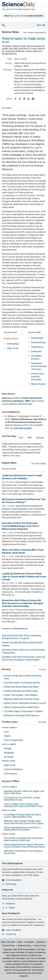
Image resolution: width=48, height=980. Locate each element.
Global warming (38, 342)
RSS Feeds (11, 884)
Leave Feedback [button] (13, 929)
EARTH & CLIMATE (9, 744)
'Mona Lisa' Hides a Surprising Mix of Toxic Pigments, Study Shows (23, 551)
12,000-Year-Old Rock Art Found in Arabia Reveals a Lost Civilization (22, 477)
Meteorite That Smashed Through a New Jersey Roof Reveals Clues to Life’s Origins (23, 822)
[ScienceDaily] (18, 4)
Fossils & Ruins (11, 338)
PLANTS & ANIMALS (9, 727)
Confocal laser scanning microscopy (37, 376)
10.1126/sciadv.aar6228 (20, 427)
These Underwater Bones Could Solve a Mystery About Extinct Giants (22, 828)
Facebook (10, 903)
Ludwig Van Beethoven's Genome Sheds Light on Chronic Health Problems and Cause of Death (24, 576)
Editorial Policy (24, 945)
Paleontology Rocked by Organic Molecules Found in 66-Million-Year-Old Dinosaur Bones (24, 845)
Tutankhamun (37, 346)
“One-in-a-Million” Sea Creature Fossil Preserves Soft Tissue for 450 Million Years (23, 805)
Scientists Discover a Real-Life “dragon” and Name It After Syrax (24, 792)
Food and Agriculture (13, 740)
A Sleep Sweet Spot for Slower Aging (21, 690)
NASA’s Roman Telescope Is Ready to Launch (25, 703)
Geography (9, 752)
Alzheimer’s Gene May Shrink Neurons (21, 715)
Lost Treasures (10, 773)
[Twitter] (20, 98)
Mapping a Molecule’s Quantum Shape (21, 698)
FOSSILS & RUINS (8, 761)
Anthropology (13, 343)
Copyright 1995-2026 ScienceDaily (19, 949)
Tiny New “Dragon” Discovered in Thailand (23, 711)
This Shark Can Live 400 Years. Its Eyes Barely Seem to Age (22, 798)
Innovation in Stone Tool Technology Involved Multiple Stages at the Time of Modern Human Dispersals (20, 526)
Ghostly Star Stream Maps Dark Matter (21, 686)
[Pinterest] (24, 98)
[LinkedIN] (28, 98)
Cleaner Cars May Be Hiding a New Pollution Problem (22, 644)
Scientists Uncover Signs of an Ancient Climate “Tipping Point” (23, 651)
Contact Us (11, 934)
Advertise (40, 941)
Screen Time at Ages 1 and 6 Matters (20, 694)
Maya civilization (38, 383)
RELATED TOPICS (10, 332)
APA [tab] (30, 437)
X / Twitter (10, 907)
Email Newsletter (13, 879)
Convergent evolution (36, 357)
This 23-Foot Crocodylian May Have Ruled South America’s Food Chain (23, 839)
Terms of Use (40, 945)
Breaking (6, 669)
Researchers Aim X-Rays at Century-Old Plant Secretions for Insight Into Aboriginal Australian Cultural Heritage (22, 603)
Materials (6, 397)
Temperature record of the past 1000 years (39, 366)
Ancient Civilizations (13, 769)
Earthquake (36, 351)
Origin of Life (12, 348)
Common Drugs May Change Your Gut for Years (23, 677)
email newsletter (35, 15)
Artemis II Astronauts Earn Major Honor (21, 707)
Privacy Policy (8, 945)
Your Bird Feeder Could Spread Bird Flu (22, 682)
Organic (7, 735)
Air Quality (8, 756)
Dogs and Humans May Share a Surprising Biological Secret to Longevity (21, 637)
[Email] (33, 98)
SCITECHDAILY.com (20, 628)
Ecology (7, 748)
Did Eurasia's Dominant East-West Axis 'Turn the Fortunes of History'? (24, 501)
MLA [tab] (21, 437)
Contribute (29, 941)
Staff (20, 941)
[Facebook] (15, 98)
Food (6, 731)
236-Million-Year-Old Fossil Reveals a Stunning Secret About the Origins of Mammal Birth (23, 658)
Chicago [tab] (40, 437)
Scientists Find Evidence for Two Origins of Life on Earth (23, 852)
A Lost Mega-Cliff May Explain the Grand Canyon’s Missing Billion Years (22, 815)
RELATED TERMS (34, 332)
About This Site (8, 941)
